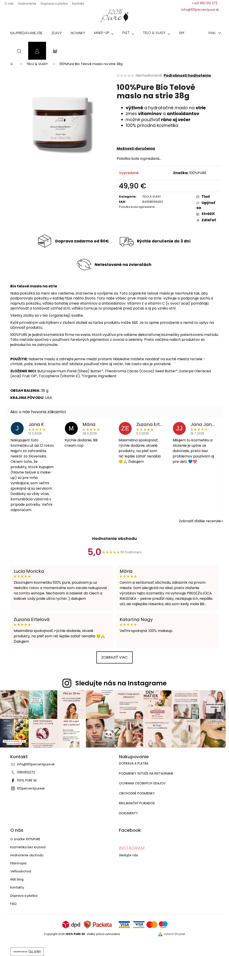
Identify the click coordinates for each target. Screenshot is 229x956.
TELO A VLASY (151, 196)
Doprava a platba (54, 2)
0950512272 (26, 772)
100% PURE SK (27, 780)
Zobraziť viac (114, 657)
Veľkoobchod (20, 871)
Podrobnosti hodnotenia (187, 75)
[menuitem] (26, 34)
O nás (9, 2)
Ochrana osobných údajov (142, 783)
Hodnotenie (27, 2)
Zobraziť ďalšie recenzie (200, 521)
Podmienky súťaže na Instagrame (146, 773)
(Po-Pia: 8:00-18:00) (204, 3)
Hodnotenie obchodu (114, 538)
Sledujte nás (128, 855)
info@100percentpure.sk (36, 764)
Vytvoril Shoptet (174, 934)
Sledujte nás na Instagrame (121, 683)
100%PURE (197, 172)
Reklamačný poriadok (137, 803)
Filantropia (18, 863)
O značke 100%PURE (25, 839)
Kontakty (17, 887)
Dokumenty (128, 813)
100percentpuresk (31, 788)
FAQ (13, 903)
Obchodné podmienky (137, 793)
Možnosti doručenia (136, 148)
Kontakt (78, 2)
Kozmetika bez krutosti (28, 847)
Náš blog (16, 879)
